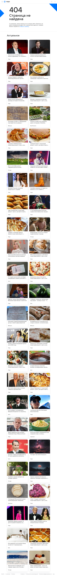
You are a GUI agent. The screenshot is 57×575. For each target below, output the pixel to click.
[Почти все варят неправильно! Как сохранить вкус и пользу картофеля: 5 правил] (39, 427)
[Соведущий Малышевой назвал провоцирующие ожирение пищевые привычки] (17, 494)
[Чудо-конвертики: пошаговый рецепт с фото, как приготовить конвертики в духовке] (17, 205)
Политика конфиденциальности (45, 574)
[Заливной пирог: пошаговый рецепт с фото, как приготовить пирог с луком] (39, 139)
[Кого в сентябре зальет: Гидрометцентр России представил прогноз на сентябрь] (17, 161)
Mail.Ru (2, 574)
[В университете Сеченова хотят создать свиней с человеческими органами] (39, 316)
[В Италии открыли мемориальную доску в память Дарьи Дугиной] (17, 316)
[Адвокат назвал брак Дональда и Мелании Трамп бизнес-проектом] (17, 294)
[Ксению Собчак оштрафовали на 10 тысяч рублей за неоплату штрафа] (17, 450)
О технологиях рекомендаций (32, 574)
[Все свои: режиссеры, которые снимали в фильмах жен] (17, 383)
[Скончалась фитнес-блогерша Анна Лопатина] (39, 405)
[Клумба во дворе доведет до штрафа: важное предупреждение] (17, 472)
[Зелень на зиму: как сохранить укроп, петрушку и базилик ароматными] (39, 116)
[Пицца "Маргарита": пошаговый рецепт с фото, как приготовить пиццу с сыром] (39, 383)
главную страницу (24, 26)
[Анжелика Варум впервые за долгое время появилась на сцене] (17, 516)
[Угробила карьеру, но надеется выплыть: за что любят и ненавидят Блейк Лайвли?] (39, 183)
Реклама (13, 574)
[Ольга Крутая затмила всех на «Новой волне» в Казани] (39, 516)
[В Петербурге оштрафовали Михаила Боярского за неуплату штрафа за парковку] (17, 405)
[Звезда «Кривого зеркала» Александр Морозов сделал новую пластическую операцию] (17, 72)
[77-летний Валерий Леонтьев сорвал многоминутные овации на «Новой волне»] (39, 205)
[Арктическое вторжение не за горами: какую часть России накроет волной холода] (17, 561)
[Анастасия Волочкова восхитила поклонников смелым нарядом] (17, 250)
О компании (7, 574)
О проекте (23, 574)
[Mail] (5, 1)
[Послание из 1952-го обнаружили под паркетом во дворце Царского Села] (17, 116)
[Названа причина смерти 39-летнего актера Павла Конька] (39, 50)
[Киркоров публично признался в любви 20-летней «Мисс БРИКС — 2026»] (39, 161)
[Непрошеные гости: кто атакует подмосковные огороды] (39, 227)
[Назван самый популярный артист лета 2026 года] (17, 338)
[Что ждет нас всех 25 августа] (39, 450)
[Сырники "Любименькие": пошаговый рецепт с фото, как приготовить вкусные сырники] (17, 139)
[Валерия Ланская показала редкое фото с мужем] (17, 183)
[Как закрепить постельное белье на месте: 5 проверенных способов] (17, 538)
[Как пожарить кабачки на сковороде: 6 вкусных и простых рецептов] (39, 72)
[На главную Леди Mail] (8, 1)
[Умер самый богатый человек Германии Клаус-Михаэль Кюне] (17, 427)
